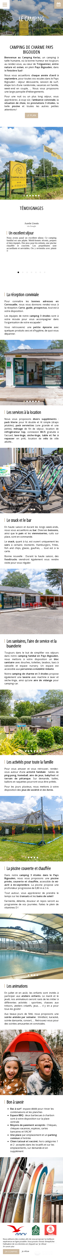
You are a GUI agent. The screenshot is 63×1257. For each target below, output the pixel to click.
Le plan (31, 115)
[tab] (18, 272)
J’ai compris (11, 1251)
